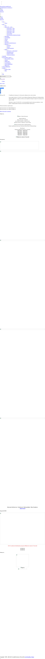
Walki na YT (7, 65)
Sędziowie (6, 41)
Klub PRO (4, 56)
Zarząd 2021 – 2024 (10, 28)
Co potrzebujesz (8, 62)
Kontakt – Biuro (8, 69)
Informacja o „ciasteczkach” (12, 50)
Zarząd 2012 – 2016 (10, 31)
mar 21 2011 (2, 83)
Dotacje (8, 46)
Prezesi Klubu (9, 33)
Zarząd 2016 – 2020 (10, 29)
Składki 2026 (7, 61)
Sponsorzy (7, 44)
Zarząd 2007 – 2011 (10, 32)
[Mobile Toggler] (12, 27)
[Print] (22, 92)
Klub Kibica (7, 36)
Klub (3, 24)
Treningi (6, 60)
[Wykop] (22, 90)
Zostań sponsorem (10, 48)
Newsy (6, 23)
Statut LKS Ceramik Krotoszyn (10, 42)
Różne (3, 81)
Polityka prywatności (11, 54)
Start (3, 21)
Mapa (6, 70)
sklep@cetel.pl (22, 508)
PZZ (3, 74)
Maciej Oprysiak (3, 111)
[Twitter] (22, 89)
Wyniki (6, 40)
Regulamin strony (10, 52)
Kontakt (3, 68)
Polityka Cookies (10, 53)
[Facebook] (22, 91)
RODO (6, 49)
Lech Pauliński (7, 37)
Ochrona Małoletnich (8, 64)
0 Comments (8, 111)
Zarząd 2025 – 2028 (8, 27)
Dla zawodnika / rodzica (6, 57)
